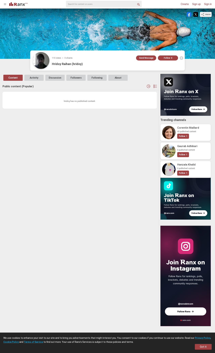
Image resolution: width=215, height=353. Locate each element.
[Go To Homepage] (18, 4)
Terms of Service (33, 342)
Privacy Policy (202, 338)
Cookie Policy (11, 342)
